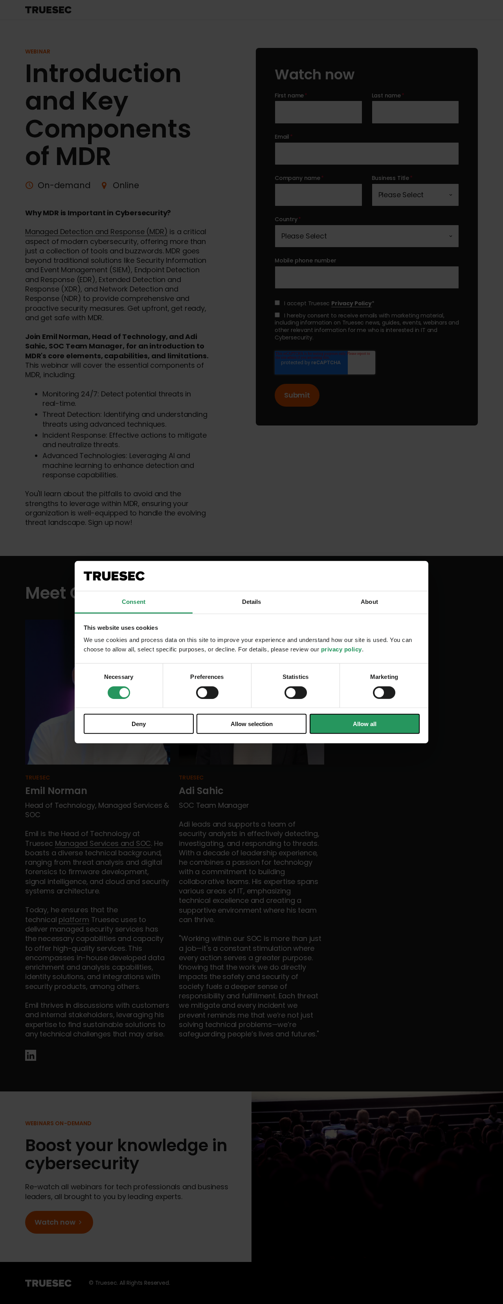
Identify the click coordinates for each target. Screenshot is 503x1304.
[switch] (207, 692)
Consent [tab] (133, 601)
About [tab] (369, 601)
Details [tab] (251, 601)
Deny (139, 724)
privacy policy (341, 649)
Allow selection (252, 724)
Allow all (364, 724)
